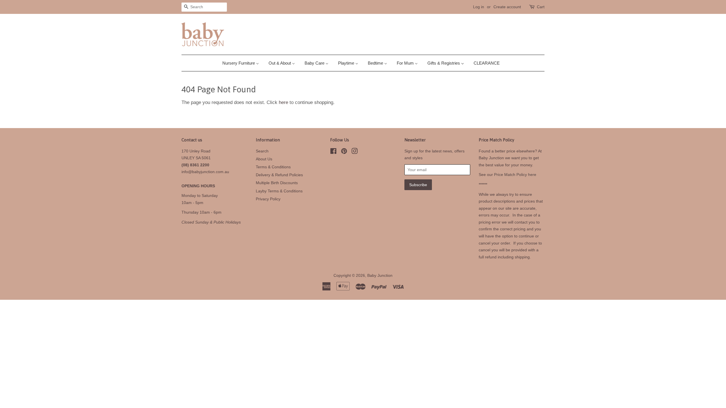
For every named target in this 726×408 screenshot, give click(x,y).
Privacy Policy (268, 199)
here (283, 102)
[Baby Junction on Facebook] (333, 152)
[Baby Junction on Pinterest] (344, 152)
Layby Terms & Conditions (279, 191)
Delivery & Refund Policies (279, 175)
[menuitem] (243, 63)
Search (262, 151)
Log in (478, 7)
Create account (507, 7)
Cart (540, 7)
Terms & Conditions (273, 167)
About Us (264, 159)
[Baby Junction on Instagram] (354, 152)
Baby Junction (379, 275)
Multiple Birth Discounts (277, 182)
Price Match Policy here (515, 174)
